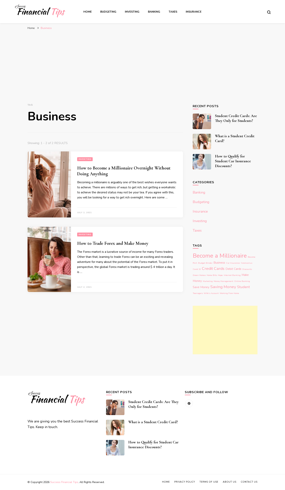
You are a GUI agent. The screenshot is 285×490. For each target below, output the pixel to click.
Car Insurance (233, 263)
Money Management (223, 281)
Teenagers (198, 293)
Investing (132, 12)
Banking (154, 12)
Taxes (173, 12)
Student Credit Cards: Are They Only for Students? (236, 118)
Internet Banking (232, 275)
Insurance (193, 12)
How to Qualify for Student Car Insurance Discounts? (233, 161)
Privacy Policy (184, 481)
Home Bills (212, 275)
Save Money (201, 287)
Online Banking (242, 281)
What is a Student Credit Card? (153, 422)
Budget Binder (205, 263)
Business (219, 263)
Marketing (208, 281)
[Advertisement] (142, 61)
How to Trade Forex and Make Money (112, 243)
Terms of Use (209, 481)
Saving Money (223, 286)
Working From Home (229, 293)
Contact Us (249, 481)
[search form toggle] (269, 12)
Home (87, 12)
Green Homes (199, 275)
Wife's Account (211, 293)
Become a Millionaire (220, 256)
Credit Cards (213, 268)
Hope (220, 275)
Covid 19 (197, 269)
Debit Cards (233, 269)
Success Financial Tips (64, 482)
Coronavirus (246, 263)
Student (243, 287)
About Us (229, 481)
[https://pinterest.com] (189, 403)
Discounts (247, 269)
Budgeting (108, 12)
